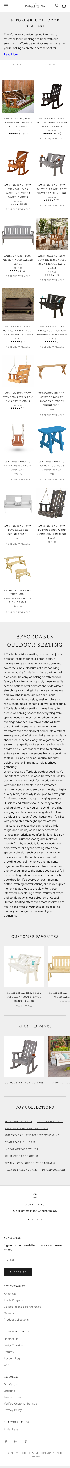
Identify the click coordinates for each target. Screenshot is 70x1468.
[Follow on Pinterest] (26, 1441)
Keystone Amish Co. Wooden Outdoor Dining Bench (52, 465)
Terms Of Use (12, 1397)
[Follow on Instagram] (16, 1441)
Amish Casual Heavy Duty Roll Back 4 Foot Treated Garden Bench (52, 189)
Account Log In (13, 1358)
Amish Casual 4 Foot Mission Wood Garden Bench (18, 259)
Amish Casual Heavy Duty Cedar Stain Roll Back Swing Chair (18, 397)
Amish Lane (11, 1429)
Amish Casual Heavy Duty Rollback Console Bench (18, 530)
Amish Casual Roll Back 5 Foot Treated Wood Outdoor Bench (52, 330)
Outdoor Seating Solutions (24, 1082)
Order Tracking (13, 1345)
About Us (10, 1293)
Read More (11, 54)
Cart (6, 1364)
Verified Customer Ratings (20, 1403)
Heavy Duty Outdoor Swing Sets (26, 1128)
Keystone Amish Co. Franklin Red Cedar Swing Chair (18, 465)
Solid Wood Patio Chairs (22, 1156)
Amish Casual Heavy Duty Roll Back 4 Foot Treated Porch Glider (18, 330)
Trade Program (13, 1300)
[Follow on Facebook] (6, 1441)
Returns (9, 1352)
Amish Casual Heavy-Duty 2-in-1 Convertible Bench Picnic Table (18, 596)
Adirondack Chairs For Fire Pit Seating (32, 1135)
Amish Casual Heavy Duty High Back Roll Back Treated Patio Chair (52, 261)
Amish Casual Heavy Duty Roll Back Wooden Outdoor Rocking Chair (18, 191)
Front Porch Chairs (18, 1121)
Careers (9, 1313)
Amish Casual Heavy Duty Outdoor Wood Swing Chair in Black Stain (52, 531)
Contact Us (11, 1339)
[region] (35, 1203)
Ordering (9, 1390)
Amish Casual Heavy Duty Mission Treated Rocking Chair (52, 122)
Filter (17, 64)
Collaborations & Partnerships (22, 1306)
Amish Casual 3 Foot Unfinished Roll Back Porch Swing (18, 122)
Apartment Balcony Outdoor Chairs (30, 1163)
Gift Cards (10, 1384)
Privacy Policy (13, 1410)
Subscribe (18, 1272)
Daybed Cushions (54, 1169)
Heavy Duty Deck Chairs (21, 1169)
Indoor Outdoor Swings (21, 1149)
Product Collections (16, 1319)
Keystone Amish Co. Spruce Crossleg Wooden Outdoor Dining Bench (52, 399)
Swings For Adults (50, 1121)
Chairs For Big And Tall (21, 1142)
